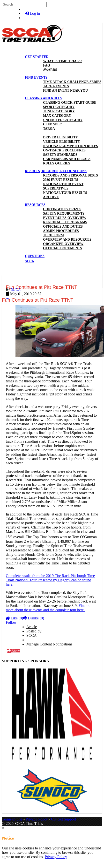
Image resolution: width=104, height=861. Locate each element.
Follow (11, 622)
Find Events (36, 77)
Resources (35, 205)
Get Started (36, 57)
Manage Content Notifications (49, 644)
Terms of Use (12, 819)
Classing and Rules (43, 98)
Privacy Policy (37, 819)
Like (16, 618)
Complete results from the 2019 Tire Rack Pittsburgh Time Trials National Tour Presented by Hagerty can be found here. (50, 580)
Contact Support (63, 819)
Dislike (35, 618)
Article (31, 627)
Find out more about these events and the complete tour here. (48, 607)
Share (15, 651)
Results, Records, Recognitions (56, 171)
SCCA (16, 289)
